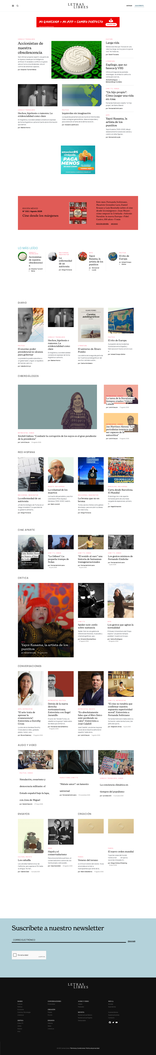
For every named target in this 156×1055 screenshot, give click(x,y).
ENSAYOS (24, 813)
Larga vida (112, 42)
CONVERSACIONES (54, 1001)
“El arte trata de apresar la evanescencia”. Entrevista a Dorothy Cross (29, 718)
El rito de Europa (124, 257)
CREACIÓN (84, 813)
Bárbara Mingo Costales (114, 82)
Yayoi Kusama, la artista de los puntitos (116, 122)
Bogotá (51, 486)
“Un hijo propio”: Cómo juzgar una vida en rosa (120, 96)
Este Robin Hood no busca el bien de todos (30, 556)
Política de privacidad (92, 1048)
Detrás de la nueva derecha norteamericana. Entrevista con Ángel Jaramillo (59, 709)
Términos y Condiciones (77, 1048)
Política (65, 110)
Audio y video (65, 777)
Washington (64, 254)
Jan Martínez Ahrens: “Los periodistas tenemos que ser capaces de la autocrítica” (120, 431)
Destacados (82, 1020)
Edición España (102, 224)
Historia (50, 1023)
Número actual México (85, 1015)
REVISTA (81, 1012)
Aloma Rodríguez (112, 80)
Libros (19, 1026)
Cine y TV (109, 88)
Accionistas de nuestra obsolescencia (30, 48)
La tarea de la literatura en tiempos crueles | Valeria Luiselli (120, 401)
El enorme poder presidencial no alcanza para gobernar (30, 352)
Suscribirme (112, 1007)
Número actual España (85, 1018)
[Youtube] (116, 1022)
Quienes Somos (113, 1012)
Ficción (50, 1015)
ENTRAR (129, 5)
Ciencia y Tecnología (26, 39)
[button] (13, 6)
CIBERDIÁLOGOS (28, 376)
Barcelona (112, 486)
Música (19, 1029)
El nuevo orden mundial (121, 851)
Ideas (50, 848)
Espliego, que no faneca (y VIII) (116, 66)
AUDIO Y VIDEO (83, 1001)
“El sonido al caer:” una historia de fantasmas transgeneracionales (90, 559)
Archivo (114, 224)
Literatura (110, 61)
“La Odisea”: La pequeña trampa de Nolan (58, 559)
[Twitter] (113, 1022)
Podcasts (81, 1007)
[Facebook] (109, 1022)
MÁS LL (111, 1001)
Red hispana (63, 253)
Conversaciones (30, 666)
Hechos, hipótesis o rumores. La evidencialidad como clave (35, 114)
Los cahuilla (24, 860)
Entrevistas (23, 433)
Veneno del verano (88, 860)
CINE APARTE (26, 529)
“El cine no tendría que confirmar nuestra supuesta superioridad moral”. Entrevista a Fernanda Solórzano (120, 709)
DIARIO (22, 302)
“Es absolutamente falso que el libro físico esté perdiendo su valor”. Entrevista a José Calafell (90, 718)
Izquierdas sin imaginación (76, 113)
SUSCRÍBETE (139, 5)
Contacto (111, 1018)
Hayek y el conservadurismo (57, 853)
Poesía (80, 857)
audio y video (27, 745)
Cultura (109, 39)
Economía (20, 1009)
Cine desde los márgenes (40, 215)
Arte (108, 115)
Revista (92, 709)
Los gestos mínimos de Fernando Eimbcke (120, 557)
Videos (116, 88)
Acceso (110, 1004)
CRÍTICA (23, 577)
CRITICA (20, 1020)
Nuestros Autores (113, 1015)
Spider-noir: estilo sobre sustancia (88, 626)
